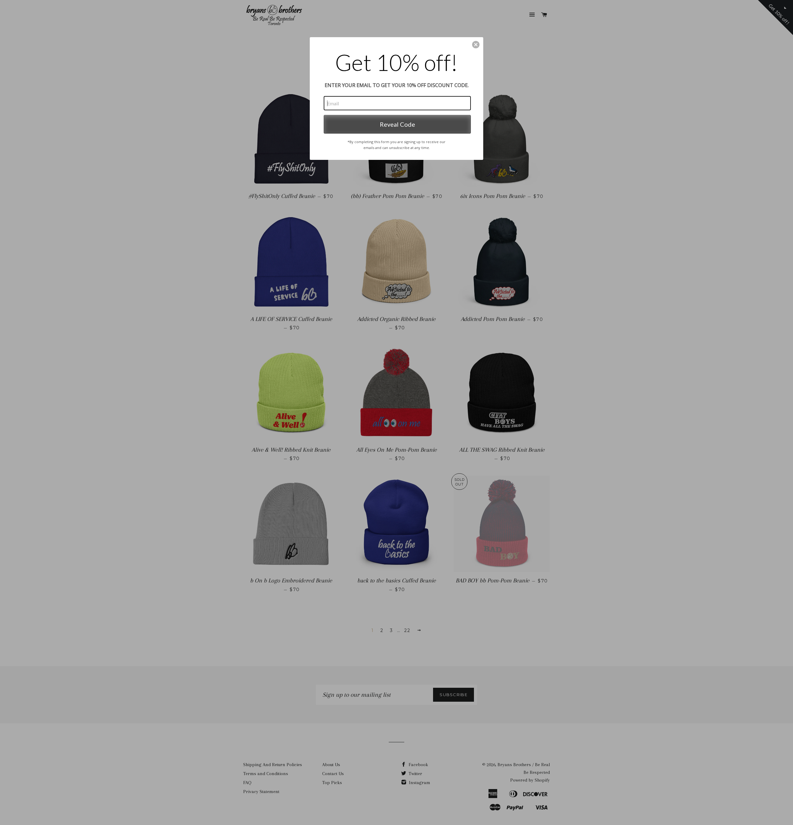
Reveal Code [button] (397, 124)
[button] (476, 44)
